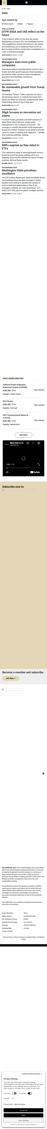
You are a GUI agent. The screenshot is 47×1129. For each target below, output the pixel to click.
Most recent (8, 24)
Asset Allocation (8, 29)
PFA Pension (8, 401)
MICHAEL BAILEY (7, 163)
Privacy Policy (8, 937)
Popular (29, 24)
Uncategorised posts (9, 59)
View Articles (39, 390)
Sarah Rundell (6, 55)
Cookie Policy (31, 937)
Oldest (20, 24)
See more (23, 435)
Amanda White (6, 80)
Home (4, 9)
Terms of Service (19, 937)
